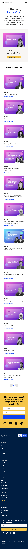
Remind (3, 468)
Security (3, 513)
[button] (26, 2)
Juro (2, 480)
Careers (3, 453)
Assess (3, 465)
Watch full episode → (13, 57)
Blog (2, 450)
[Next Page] (16, 385)
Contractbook (4, 483)
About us (3, 445)
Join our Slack (4, 498)
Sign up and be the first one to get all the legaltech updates (13, 521)
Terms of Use (4, 510)
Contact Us (4, 495)
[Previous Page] (11, 385)
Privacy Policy (4, 507)
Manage (3, 471)
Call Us (3, 500)
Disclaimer (4, 515)
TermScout (4, 485)
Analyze (3, 462)
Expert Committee (6, 448)
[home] (6, 2)
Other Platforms (5, 488)
